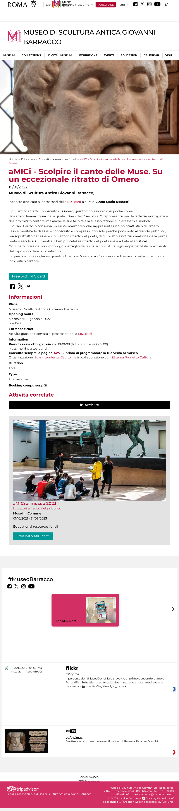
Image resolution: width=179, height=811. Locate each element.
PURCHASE (106, 4)
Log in (123, 4)
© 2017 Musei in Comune (123, 798)
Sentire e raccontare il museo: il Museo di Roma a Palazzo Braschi (112, 741)
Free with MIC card (28, 276)
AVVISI (59, 353)
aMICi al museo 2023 (34, 503)
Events (108, 55)
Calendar (151, 55)
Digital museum (60, 55)
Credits (127, 801)
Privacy (150, 798)
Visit (168, 55)
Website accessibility (147, 801)
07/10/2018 (115, 680)
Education (129, 55)
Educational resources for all (57, 159)
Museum (9, 55)
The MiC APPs (66, 621)
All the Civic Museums (73, 4)
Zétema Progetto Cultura (131, 357)
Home (13, 159)
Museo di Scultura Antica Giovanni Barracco (63, 793)
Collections (31, 55)
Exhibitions (88, 55)
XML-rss (168, 801)
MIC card (74, 202)
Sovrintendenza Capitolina (55, 357)
